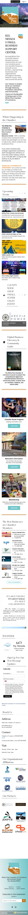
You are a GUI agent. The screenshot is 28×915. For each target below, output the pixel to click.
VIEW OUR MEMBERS (14, 582)
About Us (11, 887)
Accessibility (16, 1)
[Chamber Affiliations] (7, 769)
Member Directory (9, 888)
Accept (23, 912)
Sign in (24, 1)
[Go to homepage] (12, 15)
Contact (18, 887)
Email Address (7, 673)
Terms (12, 693)
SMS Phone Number (8, 679)
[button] (24, 295)
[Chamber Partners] (7, 804)
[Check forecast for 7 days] (7, 646)
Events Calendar (21, 888)
